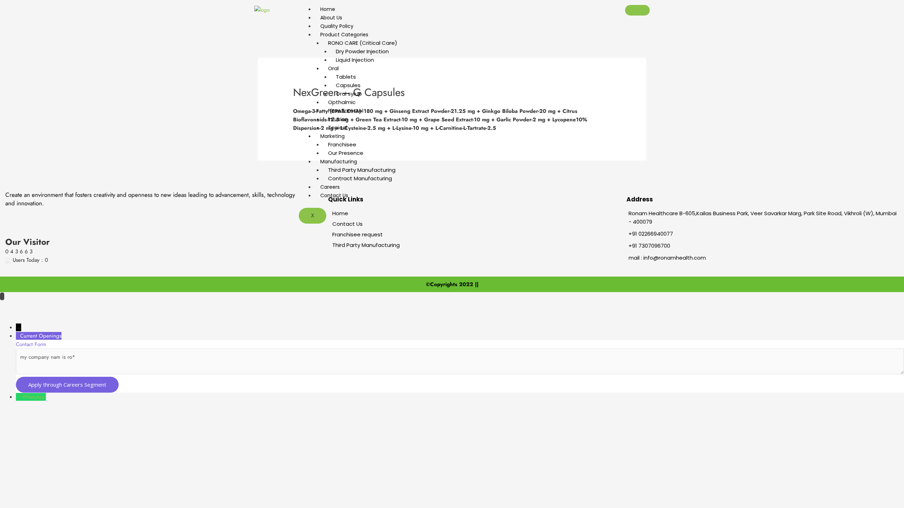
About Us (331, 17)
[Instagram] (81, 214)
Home (327, 9)
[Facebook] (28, 214)
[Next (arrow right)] (38, 318)
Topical (337, 127)
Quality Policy (336, 26)
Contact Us (334, 195)
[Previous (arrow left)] (12, 318)
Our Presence (345, 153)
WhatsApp (34, 397)
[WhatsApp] (19, 397)
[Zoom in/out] (12, 306)
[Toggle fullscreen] (38, 306)
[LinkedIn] (62, 214)
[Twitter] (45, 214)
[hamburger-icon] (637, 10)
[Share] (65, 306)
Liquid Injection (355, 60)
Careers (330, 186)
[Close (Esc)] (91, 306)
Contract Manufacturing (360, 178)
